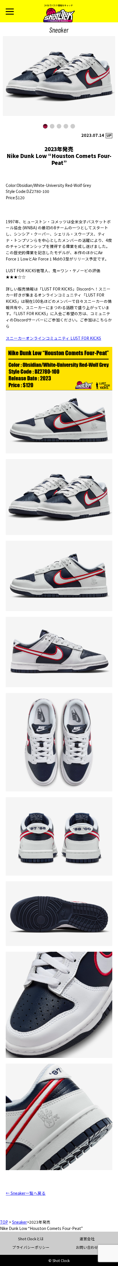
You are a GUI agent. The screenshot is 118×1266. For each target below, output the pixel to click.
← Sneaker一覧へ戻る (26, 1193)
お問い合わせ (87, 1247)
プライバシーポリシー (31, 1247)
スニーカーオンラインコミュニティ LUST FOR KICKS (53, 338)
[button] (45, 126)
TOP (4, 1222)
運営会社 (87, 1238)
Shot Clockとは (31, 1238)
